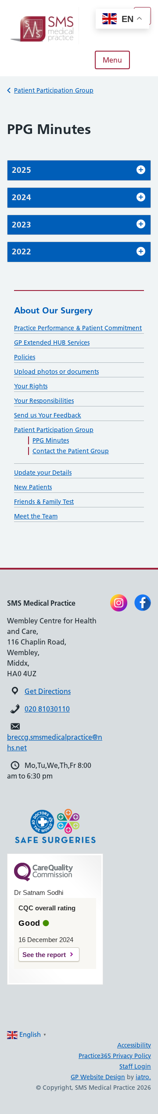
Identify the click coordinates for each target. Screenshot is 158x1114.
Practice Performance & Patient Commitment (78, 328)
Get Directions (48, 691)
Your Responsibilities (44, 401)
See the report (44, 954)
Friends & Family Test (44, 502)
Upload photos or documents (56, 372)
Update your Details (43, 473)
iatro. (143, 1077)
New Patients (33, 487)
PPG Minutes (50, 440)
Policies (24, 357)
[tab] (79, 170)
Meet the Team (35, 516)
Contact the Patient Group (70, 451)
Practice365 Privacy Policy (115, 1056)
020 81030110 (47, 708)
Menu (112, 60)
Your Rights (30, 386)
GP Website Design (98, 1077)
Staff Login (135, 1066)
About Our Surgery (53, 310)
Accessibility (134, 1045)
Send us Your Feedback (47, 415)
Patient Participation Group (53, 90)
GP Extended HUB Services (52, 342)
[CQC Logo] (43, 879)
